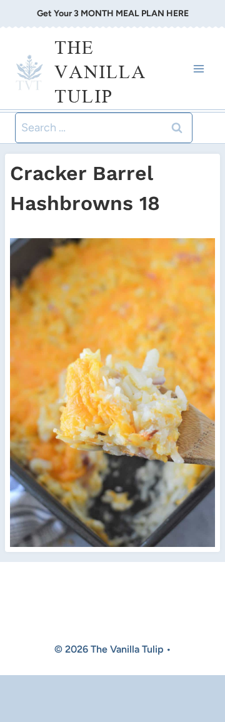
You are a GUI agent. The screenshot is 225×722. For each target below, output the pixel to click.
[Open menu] (198, 68)
